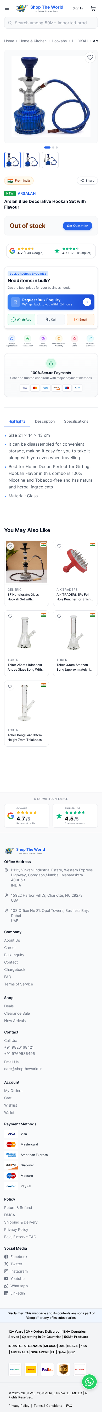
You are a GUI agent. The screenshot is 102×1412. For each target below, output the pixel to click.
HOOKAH (80, 41)
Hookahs (59, 41)
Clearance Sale (17, 1013)
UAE (62, 1346)
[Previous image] (11, 96)
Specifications (76, 421)
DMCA (9, 1215)
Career (10, 947)
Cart (8, 1098)
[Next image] (90, 96)
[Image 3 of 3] (57, 147)
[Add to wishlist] (90, 57)
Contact (11, 962)
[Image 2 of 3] (53, 147)
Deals (9, 1006)
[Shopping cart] (93, 8)
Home (9, 41)
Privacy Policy (16, 1229)
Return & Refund (18, 1207)
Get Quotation (77, 226)
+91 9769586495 (19, 1053)
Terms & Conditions (48, 1406)
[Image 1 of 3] (47, 147)
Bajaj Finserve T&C (20, 1236)
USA (22, 1346)
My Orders (13, 1090)
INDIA (12, 1346)
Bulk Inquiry (14, 955)
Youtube (17, 1278)
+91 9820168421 (19, 1047)
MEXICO (50, 1346)
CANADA (35, 1346)
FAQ (7, 976)
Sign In (78, 8)
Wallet (9, 1112)
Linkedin (17, 1293)
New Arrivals (15, 1020)
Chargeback (14, 969)
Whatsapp (19, 1286)
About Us (12, 940)
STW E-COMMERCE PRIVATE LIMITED (54, 1393)
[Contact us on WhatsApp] (89, 1381)
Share (90, 180)
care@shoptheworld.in (23, 1068)
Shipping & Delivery (21, 1222)
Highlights (17, 421)
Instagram (19, 1271)
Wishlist (10, 1105)
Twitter (16, 1264)
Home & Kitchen (33, 41)
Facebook (18, 1256)
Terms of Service (18, 984)
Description (45, 421)
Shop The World (46, 7)
